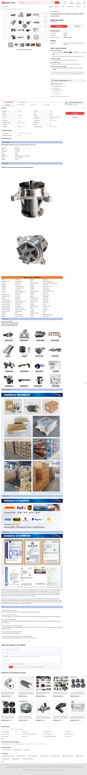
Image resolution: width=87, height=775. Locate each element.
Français (26, 767)
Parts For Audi (67, 736)
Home (2, 9)
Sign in (84, 3)
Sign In (52, 96)
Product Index (65, 765)
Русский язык (32, 767)
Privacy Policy (62, 769)
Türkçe (68, 767)
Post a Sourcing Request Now (36, 667)
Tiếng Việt (72, 767)
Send (11, 667)
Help (63, 6)
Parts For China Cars (48, 734)
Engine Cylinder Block (6, 749)
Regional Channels (58, 765)
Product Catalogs (19, 729)
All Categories (5, 6)
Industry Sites (51, 765)
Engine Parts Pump (79, 755)
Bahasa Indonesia (79, 767)
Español (17, 767)
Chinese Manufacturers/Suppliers (28, 765)
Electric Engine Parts (55, 755)
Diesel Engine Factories (32, 755)
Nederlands (46, 767)
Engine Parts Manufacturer (67, 755)
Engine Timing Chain (17, 749)
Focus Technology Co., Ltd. (35, 769)
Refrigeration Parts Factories (8, 755)
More (2, 761)
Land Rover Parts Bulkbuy (28, 759)
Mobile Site (71, 765)
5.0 (70, 104)
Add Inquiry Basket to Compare (25, 49)
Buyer (56, 6)
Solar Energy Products (48, 731)
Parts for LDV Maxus (69, 734)
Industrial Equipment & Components (11, 9)
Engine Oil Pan (27, 749)
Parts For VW (25, 736)
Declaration (57, 769)
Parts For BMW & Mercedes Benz (50, 736)
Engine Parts (27, 9)
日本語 (57, 767)
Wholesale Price (45, 765)
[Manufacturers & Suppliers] (8, 2)
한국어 (54, 767)
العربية (50, 767)
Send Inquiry (59, 26)
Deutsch (41, 767)
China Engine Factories (20, 755)
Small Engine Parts (6, 759)
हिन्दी (60, 767)
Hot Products (12, 765)
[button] (59, 105)
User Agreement (50, 769)
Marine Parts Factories (44, 755)
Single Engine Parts (16, 759)
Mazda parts (24, 731)
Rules (85, 6)
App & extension (70, 6)
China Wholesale (38, 765)
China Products (18, 765)
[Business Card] (83, 108)
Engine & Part (21, 9)
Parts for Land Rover (5, 734)
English (13, 767)
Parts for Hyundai (4, 736)
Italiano (37, 767)
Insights (75, 765)
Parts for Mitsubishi (5, 731)
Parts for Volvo (68, 731)
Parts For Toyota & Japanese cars (29, 734)
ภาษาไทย (64, 767)
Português (22, 767)
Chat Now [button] (78, 26)
